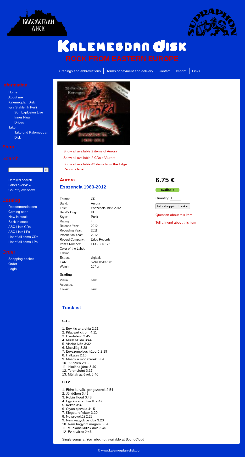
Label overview (19, 185)
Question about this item (174, 215)
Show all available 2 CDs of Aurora (89, 158)
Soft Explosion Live (28, 112)
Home (12, 92)
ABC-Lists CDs (19, 227)
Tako (12, 127)
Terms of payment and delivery (129, 71)
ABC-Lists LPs (19, 232)
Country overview (21, 190)
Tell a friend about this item (176, 222)
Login (12, 269)
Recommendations (22, 207)
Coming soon (18, 212)
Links (196, 71)
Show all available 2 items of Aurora (90, 151)
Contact (164, 71)
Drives (19, 122)
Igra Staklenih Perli (22, 107)
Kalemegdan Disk (21, 102)
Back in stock (18, 222)
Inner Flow (22, 117)
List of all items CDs (23, 237)
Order (12, 264)
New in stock (18, 217)
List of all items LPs (23, 242)
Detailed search (20, 180)
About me (15, 97)
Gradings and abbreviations (80, 71)
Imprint (181, 71)
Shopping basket (21, 259)
